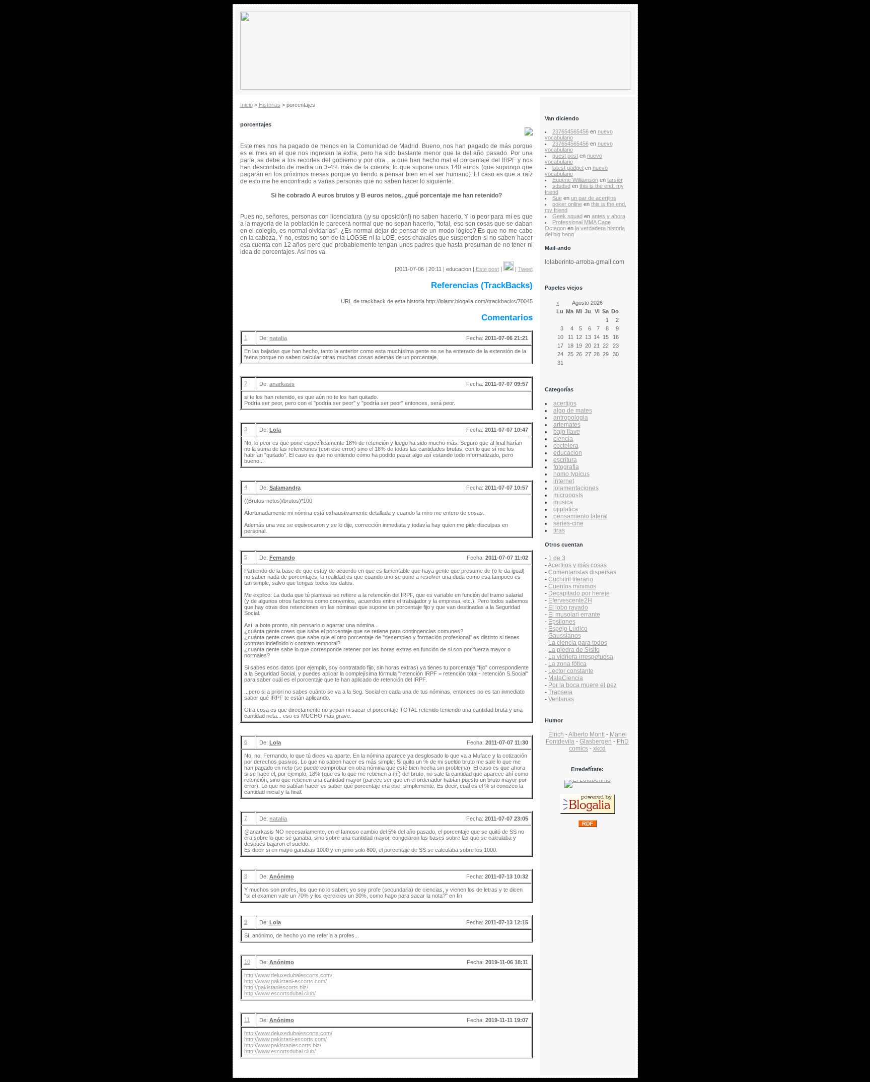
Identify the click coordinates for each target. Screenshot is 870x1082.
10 (247, 962)
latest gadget (568, 168)
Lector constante (571, 670)
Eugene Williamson (575, 180)
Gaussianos (564, 635)
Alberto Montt (586, 734)
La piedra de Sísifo (574, 649)
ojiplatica (565, 509)
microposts (568, 495)
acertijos (564, 403)
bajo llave (566, 431)
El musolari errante (574, 614)
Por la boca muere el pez (582, 685)
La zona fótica (567, 663)
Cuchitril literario (570, 579)
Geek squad (567, 216)
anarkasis (282, 384)
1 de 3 (556, 558)
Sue (557, 198)
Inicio (246, 105)
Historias (269, 105)
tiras (559, 530)
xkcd (599, 748)
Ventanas (561, 699)
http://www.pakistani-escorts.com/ (285, 981)
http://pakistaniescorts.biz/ (276, 987)
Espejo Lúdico (568, 628)
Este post (487, 269)
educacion (567, 452)
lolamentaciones (576, 488)
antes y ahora (608, 216)
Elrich (556, 734)
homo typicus (571, 474)
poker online (567, 204)
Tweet (525, 269)
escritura (565, 459)
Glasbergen (595, 741)
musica (563, 502)
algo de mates (572, 410)
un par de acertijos (593, 198)
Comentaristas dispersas (582, 572)
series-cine (568, 523)
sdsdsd (561, 186)
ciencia (563, 438)
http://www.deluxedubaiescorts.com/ (288, 975)
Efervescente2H (570, 600)
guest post (565, 156)
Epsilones (561, 621)
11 (247, 1020)
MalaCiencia (565, 678)
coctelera (565, 445)
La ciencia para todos (577, 642)
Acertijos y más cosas (577, 565)
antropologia (570, 417)
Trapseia (560, 692)
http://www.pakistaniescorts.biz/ (282, 1045)
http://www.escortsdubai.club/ (280, 993)
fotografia (566, 466)
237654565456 (570, 131)
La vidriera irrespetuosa (580, 656)
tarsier (615, 180)
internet (563, 481)
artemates (567, 424)
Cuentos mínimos (572, 586)
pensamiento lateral (580, 516)
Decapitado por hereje (579, 593)
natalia (278, 338)
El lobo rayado (568, 607)
